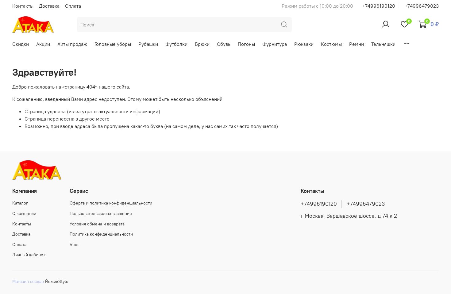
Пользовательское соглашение (101, 213)
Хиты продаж (72, 44)
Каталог (20, 203)
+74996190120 (378, 6)
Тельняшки (383, 44)
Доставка (49, 6)
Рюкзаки (304, 44)
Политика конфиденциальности (101, 234)
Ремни (356, 44)
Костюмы (331, 44)
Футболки (176, 44)
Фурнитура (274, 44)
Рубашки (148, 44)
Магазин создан (28, 281)
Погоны (246, 44)
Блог (74, 244)
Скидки (20, 44)
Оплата (73, 6)
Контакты (22, 6)
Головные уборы (112, 44)
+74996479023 (422, 6)
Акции (43, 44)
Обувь (223, 44)
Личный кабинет (28, 254)
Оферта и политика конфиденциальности (111, 203)
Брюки (202, 44)
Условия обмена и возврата (97, 224)
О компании (24, 213)
